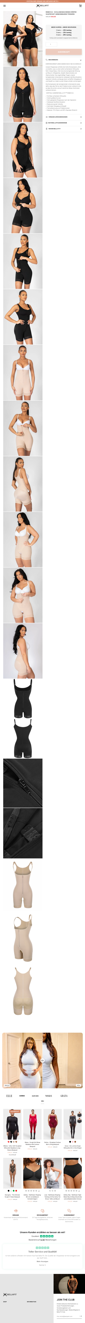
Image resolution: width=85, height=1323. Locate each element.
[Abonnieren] (80, 1316)
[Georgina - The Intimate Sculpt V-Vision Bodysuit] (12, 1173)
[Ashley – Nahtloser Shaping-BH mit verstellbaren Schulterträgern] (32, 1173)
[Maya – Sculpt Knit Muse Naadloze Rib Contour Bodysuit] (32, 1124)
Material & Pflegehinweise (57, 123)
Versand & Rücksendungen (57, 117)
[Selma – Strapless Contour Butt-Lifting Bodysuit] (52, 1124)
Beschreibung (53, 60)
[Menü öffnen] (6, 6)
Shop (5, 1302)
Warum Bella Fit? (54, 129)
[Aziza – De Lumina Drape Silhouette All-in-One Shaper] (73, 1124)
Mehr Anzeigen (42, 1261)
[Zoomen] (7, 62)
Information (31, 1302)
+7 (39, 1191)
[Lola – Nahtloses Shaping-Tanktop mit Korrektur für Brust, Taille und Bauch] (52, 1173)
